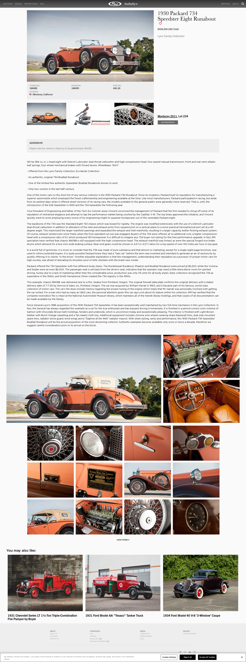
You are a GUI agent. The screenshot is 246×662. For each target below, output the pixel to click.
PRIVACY (186, 631)
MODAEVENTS (95, 639)
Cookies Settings (189, 633)
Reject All (188, 657)
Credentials (145, 633)
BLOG (142, 639)
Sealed (18, 4)
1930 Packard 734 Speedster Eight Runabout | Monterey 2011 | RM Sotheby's (123, 4)
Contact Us (54, 639)
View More (122, 540)
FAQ (91, 633)
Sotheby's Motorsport (98, 641)
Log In (235, 4)
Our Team (53, 636)
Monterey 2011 (167, 116)
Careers (93, 636)
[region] (123, 657)
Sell (42, 4)
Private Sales (31, 4)
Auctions (7, 4)
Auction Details (168, 122)
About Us (53, 633)
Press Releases (146, 636)
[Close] (242, 657)
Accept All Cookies (207, 657)
